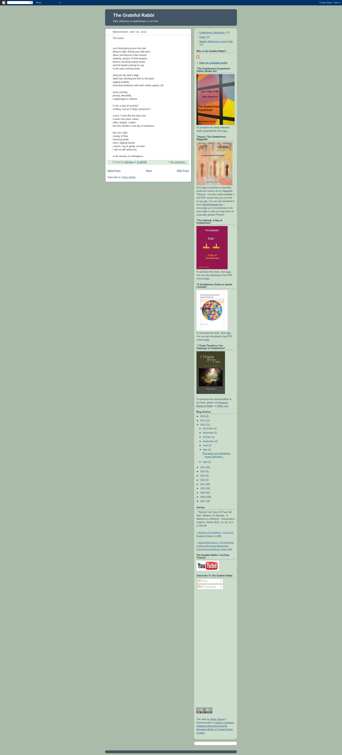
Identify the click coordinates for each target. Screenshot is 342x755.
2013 (203, 476)
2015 (203, 467)
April (205, 462)
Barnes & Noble (204, 406)
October (207, 437)
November (208, 433)
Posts (204, 581)
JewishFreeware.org (212, 204)
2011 (203, 484)
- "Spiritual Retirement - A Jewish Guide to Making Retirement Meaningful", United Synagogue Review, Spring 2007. (215, 546)
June (206, 445)
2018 (203, 416)
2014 (203, 471)
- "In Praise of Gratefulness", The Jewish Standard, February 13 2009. (214, 534)
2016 (203, 425)
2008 (203, 497)
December (208, 428)
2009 (203, 492)
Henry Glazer (217, 719)
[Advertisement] (210, 646)
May (205, 450)
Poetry (202, 37)
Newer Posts (114, 170)
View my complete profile (213, 63)
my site (203, 201)
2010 (203, 488)
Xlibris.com (222, 406)
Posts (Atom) (129, 177)
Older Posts (183, 170)
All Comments (208, 587)
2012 (203, 480)
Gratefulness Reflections (212, 32)
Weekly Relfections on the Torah (216, 41)
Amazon (223, 402)
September (209, 441)
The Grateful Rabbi (133, 15)
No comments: (178, 162)
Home (149, 170)
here (224, 131)
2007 (203, 501)
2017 (203, 420)
